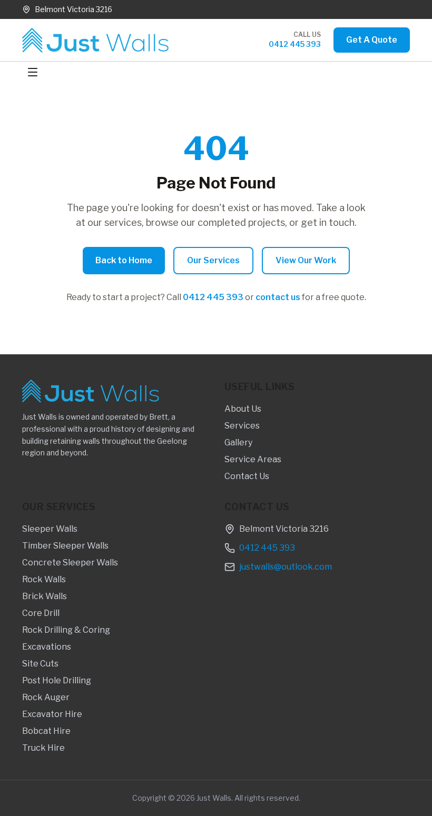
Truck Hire (43, 748)
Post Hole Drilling (56, 680)
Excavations (46, 647)
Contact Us (246, 476)
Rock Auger (46, 697)
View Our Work (306, 260)
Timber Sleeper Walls (65, 546)
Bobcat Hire (46, 731)
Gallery (238, 442)
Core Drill (41, 613)
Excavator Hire (52, 714)
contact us (278, 297)
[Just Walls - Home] (95, 40)
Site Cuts (40, 664)
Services (242, 426)
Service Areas (252, 459)
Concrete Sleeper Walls (70, 563)
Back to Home (123, 260)
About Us (242, 409)
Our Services (213, 260)
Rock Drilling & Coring (66, 630)
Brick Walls (44, 596)
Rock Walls (44, 579)
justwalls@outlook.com (285, 567)
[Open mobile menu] (32, 72)
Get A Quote (371, 40)
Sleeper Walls (49, 529)
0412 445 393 (295, 43)
